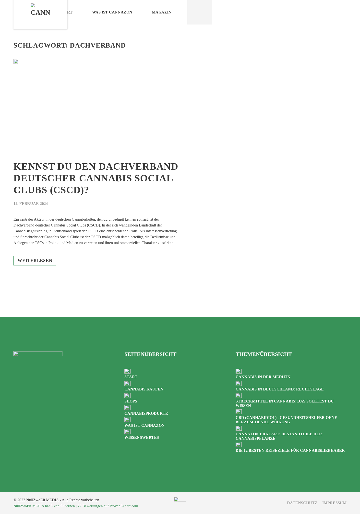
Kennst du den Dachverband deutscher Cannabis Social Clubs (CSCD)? (95, 178)
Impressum (334, 503)
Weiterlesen (35, 260)
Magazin (161, 12)
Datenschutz (302, 503)
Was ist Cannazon (112, 12)
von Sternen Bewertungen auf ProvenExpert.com (75, 506)
